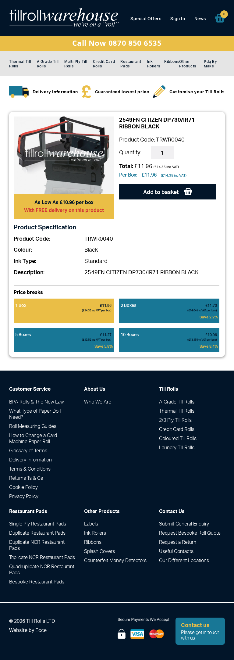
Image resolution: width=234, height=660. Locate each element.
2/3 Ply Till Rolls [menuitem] (175, 420)
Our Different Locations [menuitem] (184, 560)
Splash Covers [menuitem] (99, 551)
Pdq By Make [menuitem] (210, 63)
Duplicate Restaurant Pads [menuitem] (37, 533)
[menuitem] (220, 18)
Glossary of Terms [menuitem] (28, 450)
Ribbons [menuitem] (171, 61)
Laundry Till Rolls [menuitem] (176, 447)
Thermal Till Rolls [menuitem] (20, 63)
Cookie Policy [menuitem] (23, 487)
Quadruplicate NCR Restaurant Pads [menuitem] (41, 569)
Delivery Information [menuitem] (30, 460)
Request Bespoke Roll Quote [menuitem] (190, 533)
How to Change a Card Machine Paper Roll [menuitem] (33, 438)
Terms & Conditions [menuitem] (30, 469)
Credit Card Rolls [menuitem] (104, 63)
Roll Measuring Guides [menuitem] (32, 426)
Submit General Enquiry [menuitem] (184, 524)
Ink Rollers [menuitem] (153, 63)
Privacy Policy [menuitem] (23, 496)
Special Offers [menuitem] (145, 18)
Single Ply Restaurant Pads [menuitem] (37, 524)
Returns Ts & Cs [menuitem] (26, 478)
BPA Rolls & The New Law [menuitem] (36, 402)
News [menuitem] (200, 18)
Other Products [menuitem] (187, 63)
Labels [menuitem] (91, 524)
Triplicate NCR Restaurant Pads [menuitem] (42, 557)
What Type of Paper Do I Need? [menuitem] (35, 414)
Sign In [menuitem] (177, 18)
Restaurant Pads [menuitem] (130, 63)
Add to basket (161, 191)
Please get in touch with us (200, 631)
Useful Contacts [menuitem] (176, 551)
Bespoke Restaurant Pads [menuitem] (36, 582)
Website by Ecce (28, 630)
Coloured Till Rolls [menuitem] (178, 438)
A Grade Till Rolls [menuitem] (48, 63)
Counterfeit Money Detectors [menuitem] (115, 560)
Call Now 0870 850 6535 (116, 43)
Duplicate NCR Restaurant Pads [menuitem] (37, 545)
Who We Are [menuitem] (97, 402)
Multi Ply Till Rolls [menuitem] (75, 63)
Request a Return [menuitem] (177, 542)
